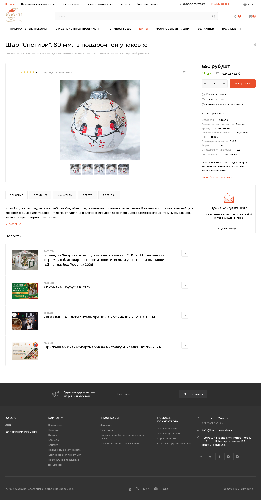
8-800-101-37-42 (194, 4)
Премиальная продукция (63, 459)
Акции (10, 425)
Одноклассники (219, 456)
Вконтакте (201, 456)
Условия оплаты (167, 428)
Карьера (53, 439)
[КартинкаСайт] (100, 120)
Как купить (65, 195)
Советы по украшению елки (174, 443)
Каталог (11, 417)
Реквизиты (106, 429)
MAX (228, 456)
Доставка (109, 195)
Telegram (210, 456)
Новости (53, 429)
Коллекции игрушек (21, 432)
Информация (110, 417)
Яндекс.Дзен (237, 456)
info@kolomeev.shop (217, 430)
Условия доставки (168, 433)
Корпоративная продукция (64, 454)
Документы (55, 464)
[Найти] (213, 16)
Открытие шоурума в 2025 (67, 287)
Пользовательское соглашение (119, 443)
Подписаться (193, 394)
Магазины (106, 425)
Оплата (87, 195)
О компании (55, 425)
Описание (16, 195)
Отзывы (52, 434)
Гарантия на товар (168, 438)
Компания (56, 417)
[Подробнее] (184, 253)
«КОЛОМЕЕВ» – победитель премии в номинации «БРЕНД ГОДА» (100, 317)
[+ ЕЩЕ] (250, 29)
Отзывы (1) (40, 195)
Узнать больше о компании (217, 177)
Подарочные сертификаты (64, 449)
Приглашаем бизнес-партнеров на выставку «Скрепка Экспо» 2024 (102, 347)
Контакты (54, 444)
